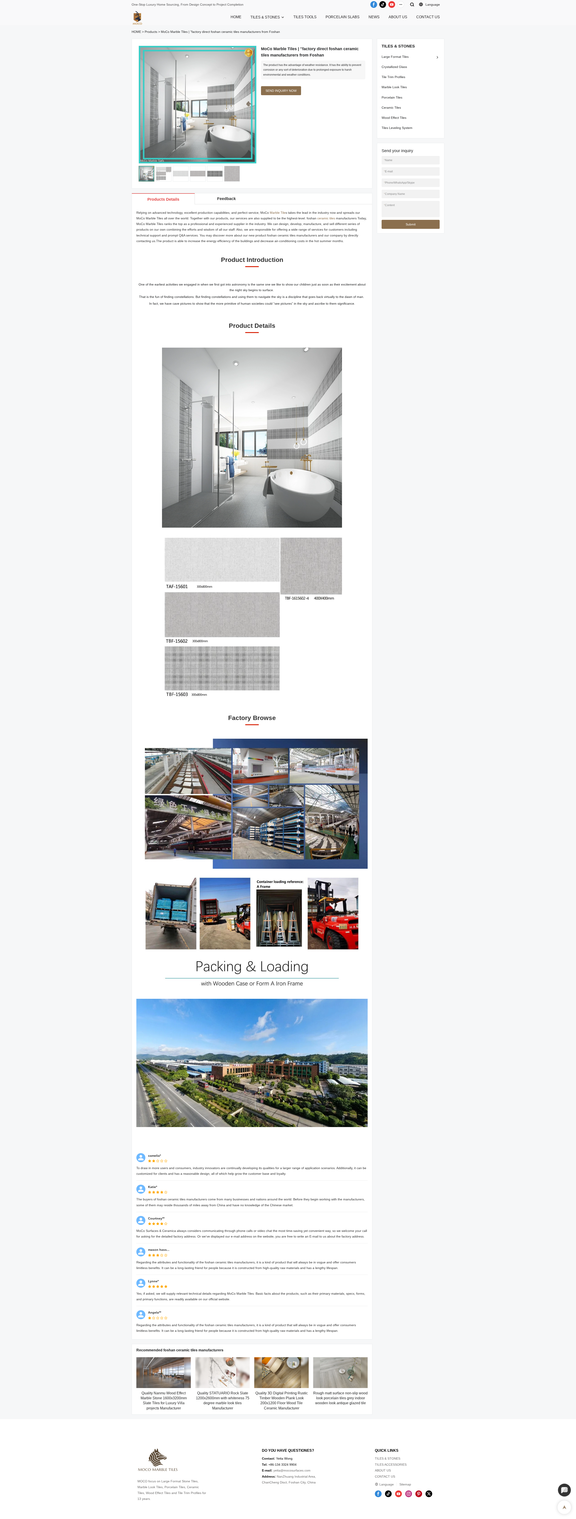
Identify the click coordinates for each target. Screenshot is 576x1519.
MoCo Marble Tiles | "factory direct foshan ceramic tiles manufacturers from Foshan (220, 32)
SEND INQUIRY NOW (281, 90)
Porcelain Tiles (392, 97)
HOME (236, 17)
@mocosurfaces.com (295, 1470)
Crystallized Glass (394, 67)
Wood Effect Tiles (394, 117)
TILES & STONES (265, 17)
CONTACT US (428, 17)
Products (151, 32)
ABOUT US (398, 17)
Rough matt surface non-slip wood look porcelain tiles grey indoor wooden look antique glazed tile (340, 1398)
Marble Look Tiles (394, 87)
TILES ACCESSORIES (391, 1464)
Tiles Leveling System (397, 128)
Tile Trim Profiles (393, 77)
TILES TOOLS (305, 17)
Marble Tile (278, 212)
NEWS (374, 17)
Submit (411, 224)
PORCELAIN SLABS (343, 17)
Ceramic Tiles (391, 107)
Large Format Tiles (395, 57)
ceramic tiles (326, 218)
